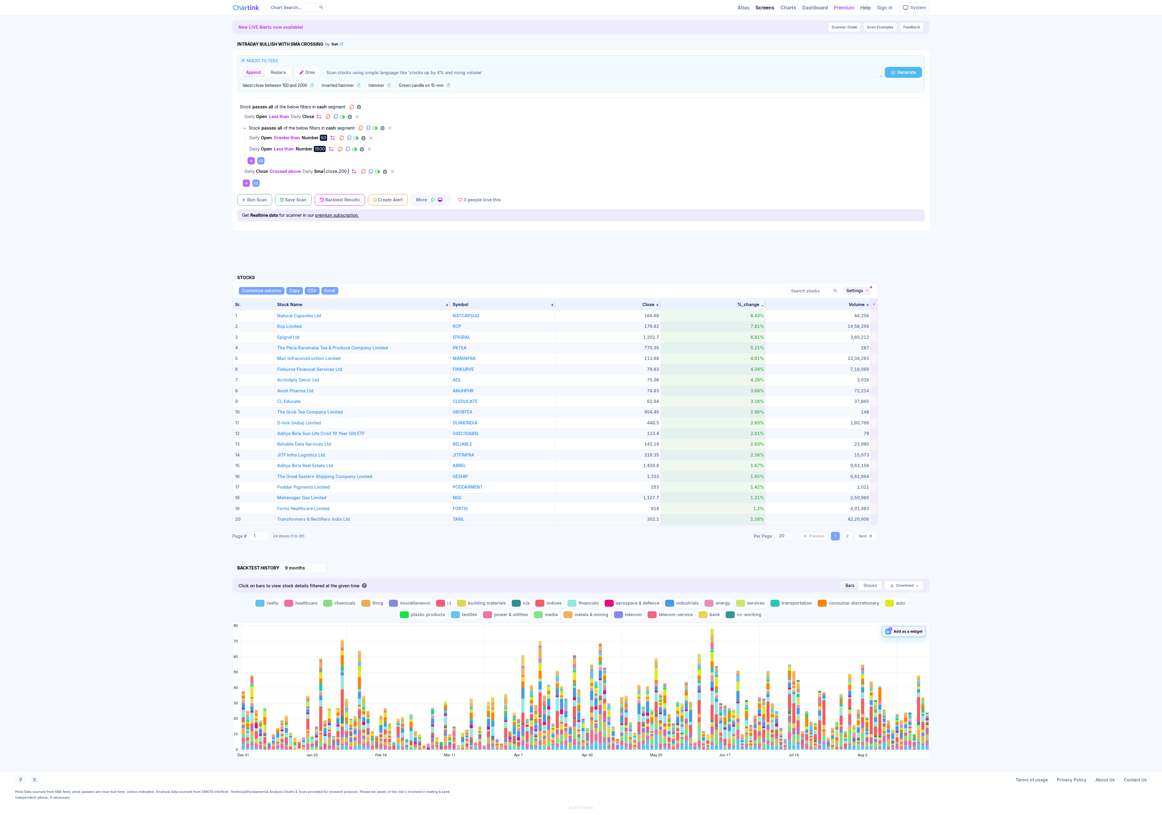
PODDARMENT (468, 487)
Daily (250, 116)
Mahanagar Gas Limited (302, 497)
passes (259, 106)
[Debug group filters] (359, 107)
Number (310, 137)
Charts (788, 8)
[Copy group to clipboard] (351, 107)
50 (323, 137)
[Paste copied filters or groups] (260, 160)
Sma (318, 171)
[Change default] (319, 116)
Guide (844, 27)
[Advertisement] (581, 245)
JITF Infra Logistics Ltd (301, 454)
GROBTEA (462, 411)
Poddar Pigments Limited (303, 487)
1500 (320, 149)
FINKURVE (463, 369)
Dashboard (815, 8)
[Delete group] (389, 128)
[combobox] (258, 536)
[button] (362, 304)
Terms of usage (1032, 779)
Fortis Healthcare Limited (303, 508)
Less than (279, 116)
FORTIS (460, 508)
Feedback (911, 27)
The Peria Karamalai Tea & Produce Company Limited (332, 347)
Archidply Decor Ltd (298, 379)
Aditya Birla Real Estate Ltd (305, 465)
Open (261, 116)
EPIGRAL (461, 337)
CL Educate (288, 401)
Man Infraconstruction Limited (309, 358)
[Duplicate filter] (335, 117)
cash (322, 106)
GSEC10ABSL (466, 433)
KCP (457, 326)
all (270, 106)
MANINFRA (464, 358)
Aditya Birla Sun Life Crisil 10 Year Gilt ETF (321, 433)
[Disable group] (375, 128)
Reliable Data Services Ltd (304, 444)
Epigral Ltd (288, 337)
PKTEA (460, 347)
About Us (1105, 779)
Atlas (743, 8)
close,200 (336, 171)
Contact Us (1135, 779)
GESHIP (460, 476)
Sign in (885, 8)
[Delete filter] (357, 117)
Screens (765, 8)
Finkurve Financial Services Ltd (309, 369)
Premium (844, 8)
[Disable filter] (342, 117)
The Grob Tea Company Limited (310, 411)
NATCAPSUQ (466, 315)
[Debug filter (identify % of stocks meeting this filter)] (349, 117)
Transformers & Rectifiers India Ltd (313, 519)
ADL (457, 379)
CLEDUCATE (465, 401)
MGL (457, 497)
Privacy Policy (1071, 779)
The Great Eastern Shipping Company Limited (324, 476)
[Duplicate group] (368, 128)
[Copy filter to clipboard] (328, 117)
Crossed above (285, 171)
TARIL (458, 519)
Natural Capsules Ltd (299, 315)
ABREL (459, 465)
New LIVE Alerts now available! (270, 27)
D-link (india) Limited (299, 422)
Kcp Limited (289, 326)
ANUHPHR (463, 390)
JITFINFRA (463, 454)
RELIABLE (462, 444)
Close (308, 116)
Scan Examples (880, 27)
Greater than (287, 137)
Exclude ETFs (378, 433)
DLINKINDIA (465, 422)
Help (865, 8)
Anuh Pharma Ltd (295, 390)
